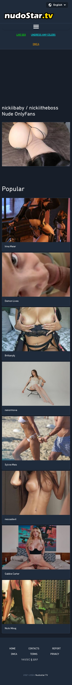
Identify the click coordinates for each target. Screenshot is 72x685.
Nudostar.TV (41, 675)
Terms (33, 654)
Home (12, 648)
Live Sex (21, 34)
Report (56, 648)
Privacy (54, 654)
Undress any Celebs (43, 34)
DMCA (36, 44)
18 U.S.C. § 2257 (29, 659)
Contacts (33, 648)
